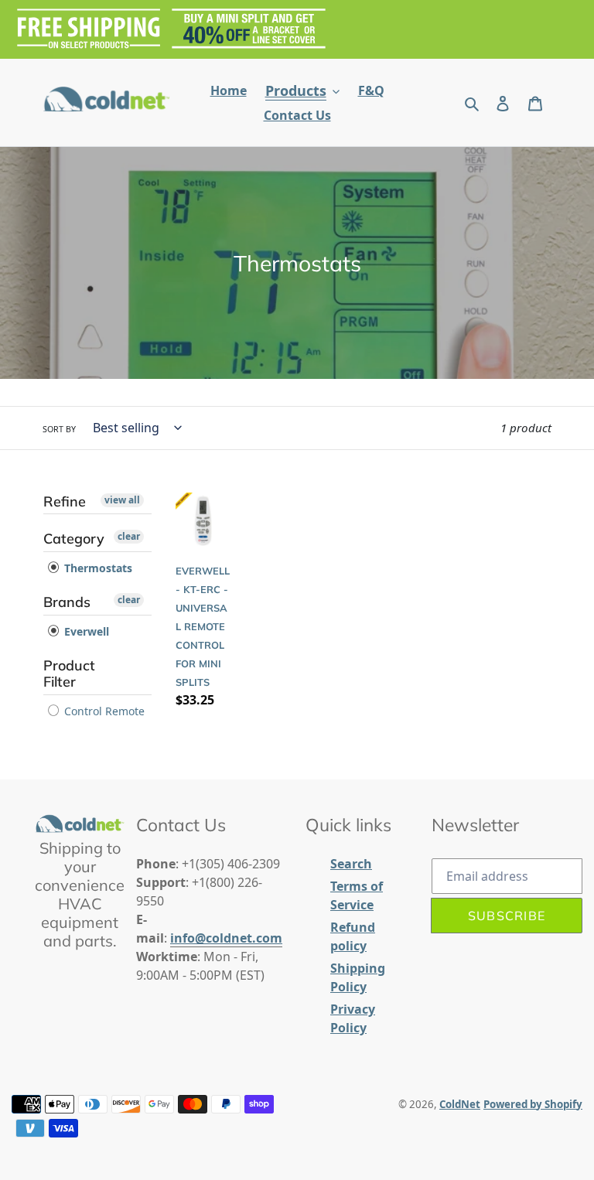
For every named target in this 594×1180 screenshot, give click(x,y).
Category (73, 538)
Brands (66, 602)
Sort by (59, 429)
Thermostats (96, 568)
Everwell (85, 631)
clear (129, 536)
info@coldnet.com (226, 937)
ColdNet (459, 1104)
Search (351, 863)
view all (122, 499)
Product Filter (69, 674)
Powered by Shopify (532, 1104)
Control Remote (103, 711)
